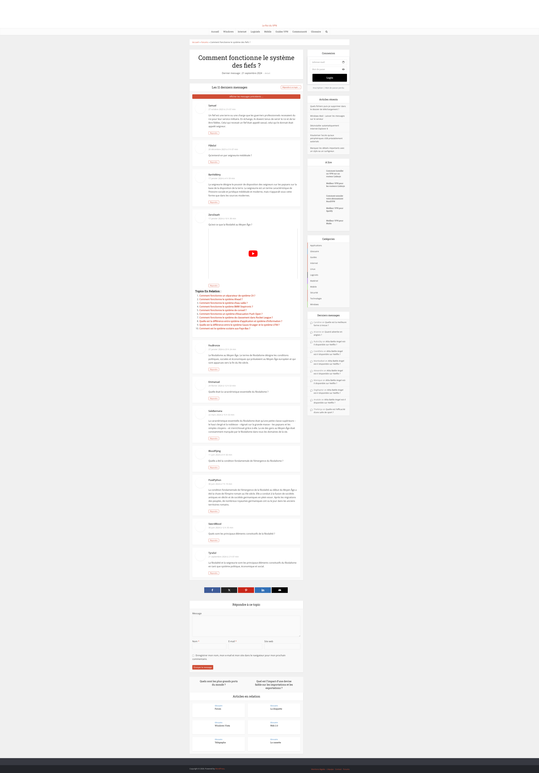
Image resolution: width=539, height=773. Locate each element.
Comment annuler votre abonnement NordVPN (334, 198)
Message (197, 613)
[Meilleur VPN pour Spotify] (318, 211)
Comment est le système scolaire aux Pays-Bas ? (224, 328)
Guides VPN (282, 31)
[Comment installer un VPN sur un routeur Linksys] (318, 173)
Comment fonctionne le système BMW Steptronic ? (226, 306)
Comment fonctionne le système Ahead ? (221, 299)
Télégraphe (220, 742)
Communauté (299, 31)
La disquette (276, 708)
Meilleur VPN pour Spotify (334, 209)
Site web (268, 641)
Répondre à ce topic (290, 87)
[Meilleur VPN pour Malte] (318, 223)
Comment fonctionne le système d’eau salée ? (223, 302)
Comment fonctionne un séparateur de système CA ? (227, 295)
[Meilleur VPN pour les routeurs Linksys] (318, 186)
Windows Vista (222, 725)
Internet (242, 31)
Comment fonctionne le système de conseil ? (222, 310)
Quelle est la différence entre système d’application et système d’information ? (240, 321)
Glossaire (316, 31)
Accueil (215, 31)
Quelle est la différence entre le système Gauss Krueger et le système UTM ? (239, 324)
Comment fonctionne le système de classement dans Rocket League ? (236, 317)
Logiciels (255, 31)
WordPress (219, 768)
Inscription (318, 87)
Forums (204, 42)
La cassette (275, 742)
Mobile (267, 31)
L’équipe (330, 769)
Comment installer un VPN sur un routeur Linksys (334, 173)
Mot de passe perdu (334, 87)
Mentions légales (318, 769)
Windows (228, 31)
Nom (195, 641)
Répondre (214, 133)
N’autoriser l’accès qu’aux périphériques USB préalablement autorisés (326, 138)
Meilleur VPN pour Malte (334, 222)
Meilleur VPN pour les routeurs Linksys (335, 184)
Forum (218, 708)
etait (268, 73)
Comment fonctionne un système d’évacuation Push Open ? (230, 313)
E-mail (232, 641)
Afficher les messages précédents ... (246, 96)
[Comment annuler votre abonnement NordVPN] (318, 198)
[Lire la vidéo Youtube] (253, 254)
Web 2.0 (274, 725)
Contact (338, 769)
